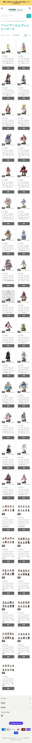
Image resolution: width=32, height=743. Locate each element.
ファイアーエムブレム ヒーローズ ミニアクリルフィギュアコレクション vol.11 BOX (8, 523)
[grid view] (25, 35)
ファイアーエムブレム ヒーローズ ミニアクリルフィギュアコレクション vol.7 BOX (8, 586)
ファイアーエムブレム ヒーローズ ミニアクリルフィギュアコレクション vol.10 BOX (23, 523)
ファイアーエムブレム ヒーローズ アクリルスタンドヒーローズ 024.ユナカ (8, 184)
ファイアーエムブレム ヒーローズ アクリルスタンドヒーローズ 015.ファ (23, 340)
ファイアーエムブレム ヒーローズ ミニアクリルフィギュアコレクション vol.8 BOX (24, 555)
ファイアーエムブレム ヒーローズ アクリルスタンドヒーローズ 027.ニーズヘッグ (24, 61)
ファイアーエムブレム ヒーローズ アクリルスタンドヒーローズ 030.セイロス (8, 122)
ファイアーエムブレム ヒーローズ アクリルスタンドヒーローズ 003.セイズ (23, 462)
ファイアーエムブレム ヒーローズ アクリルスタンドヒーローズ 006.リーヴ (8, 370)
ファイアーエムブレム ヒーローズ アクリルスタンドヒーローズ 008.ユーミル (8, 400)
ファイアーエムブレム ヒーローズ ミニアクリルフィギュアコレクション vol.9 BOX (8, 555)
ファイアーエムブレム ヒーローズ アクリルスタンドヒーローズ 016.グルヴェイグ (8, 217)
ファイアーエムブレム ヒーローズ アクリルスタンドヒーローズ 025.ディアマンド (23, 185)
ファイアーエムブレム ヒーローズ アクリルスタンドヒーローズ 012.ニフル (8, 310)
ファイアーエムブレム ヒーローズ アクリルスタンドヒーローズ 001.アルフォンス (24, 431)
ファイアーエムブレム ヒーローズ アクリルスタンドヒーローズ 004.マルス (8, 492)
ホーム (3, 21)
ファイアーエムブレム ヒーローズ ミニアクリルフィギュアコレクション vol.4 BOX (24, 618)
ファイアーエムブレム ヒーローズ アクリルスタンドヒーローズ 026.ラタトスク (8, 61)
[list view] (29, 35)
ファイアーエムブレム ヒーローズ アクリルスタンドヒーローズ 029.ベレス (24, 92)
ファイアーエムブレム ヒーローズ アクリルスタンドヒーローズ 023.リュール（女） (23, 153)
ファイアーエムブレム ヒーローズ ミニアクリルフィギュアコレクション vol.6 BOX (24, 586)
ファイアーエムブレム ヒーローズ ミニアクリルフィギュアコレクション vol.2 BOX (24, 650)
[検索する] (29, 16)
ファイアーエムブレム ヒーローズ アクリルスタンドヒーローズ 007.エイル (23, 370)
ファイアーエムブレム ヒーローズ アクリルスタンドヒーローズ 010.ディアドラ (8, 430)
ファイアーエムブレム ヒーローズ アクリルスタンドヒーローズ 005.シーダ (23, 492)
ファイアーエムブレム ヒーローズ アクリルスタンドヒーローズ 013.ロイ (23, 310)
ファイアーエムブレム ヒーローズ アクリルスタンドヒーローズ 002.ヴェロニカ (8, 462)
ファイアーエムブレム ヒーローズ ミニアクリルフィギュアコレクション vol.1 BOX (8, 682)
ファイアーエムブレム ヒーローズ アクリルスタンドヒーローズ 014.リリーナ (8, 340)
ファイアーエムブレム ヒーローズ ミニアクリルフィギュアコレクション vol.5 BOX (8, 618)
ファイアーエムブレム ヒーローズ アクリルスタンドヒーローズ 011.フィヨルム (23, 279)
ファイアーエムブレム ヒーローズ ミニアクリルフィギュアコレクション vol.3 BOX (8, 650)
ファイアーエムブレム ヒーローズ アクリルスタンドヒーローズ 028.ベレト (8, 92)
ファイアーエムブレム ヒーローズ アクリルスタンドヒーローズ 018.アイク (8, 248)
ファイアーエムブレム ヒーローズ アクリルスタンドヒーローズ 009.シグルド (23, 400)
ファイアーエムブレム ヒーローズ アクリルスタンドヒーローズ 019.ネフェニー (24, 248)
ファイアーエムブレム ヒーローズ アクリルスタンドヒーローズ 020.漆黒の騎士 (8, 278)
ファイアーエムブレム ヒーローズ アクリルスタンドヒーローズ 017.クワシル (23, 216)
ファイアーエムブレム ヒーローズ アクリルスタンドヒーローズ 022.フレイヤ (8, 152)
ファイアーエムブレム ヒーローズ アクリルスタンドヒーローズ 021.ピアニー (23, 122)
